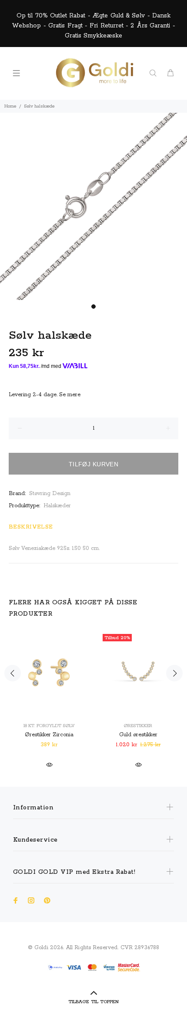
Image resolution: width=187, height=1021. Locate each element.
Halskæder (57, 505)
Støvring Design (49, 493)
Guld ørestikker (138, 734)
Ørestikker (138, 726)
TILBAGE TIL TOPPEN (93, 1002)
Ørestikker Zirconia (49, 734)
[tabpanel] (93, 206)
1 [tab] (93, 306)
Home (10, 106)
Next (174, 673)
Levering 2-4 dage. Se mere (44, 394)
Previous (12, 673)
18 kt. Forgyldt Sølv (49, 726)
